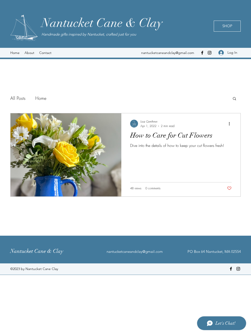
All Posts (17, 98)
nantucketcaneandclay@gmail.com (167, 53)
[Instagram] (209, 52)
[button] (234, 99)
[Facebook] (202, 52)
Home (40, 98)
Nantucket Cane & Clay (102, 23)
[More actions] (231, 124)
